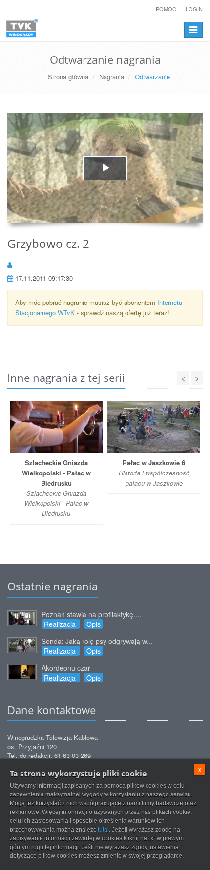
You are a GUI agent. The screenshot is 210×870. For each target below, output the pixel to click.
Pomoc (166, 9)
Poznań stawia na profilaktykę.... (91, 614)
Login (194, 9)
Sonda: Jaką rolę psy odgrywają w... (97, 641)
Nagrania (111, 76)
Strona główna (68, 76)
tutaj (103, 829)
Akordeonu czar (66, 668)
